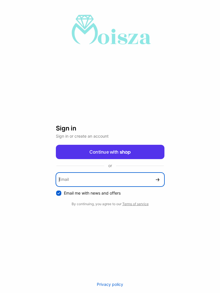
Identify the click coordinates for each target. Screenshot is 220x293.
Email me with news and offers (92, 193)
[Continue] (157, 180)
